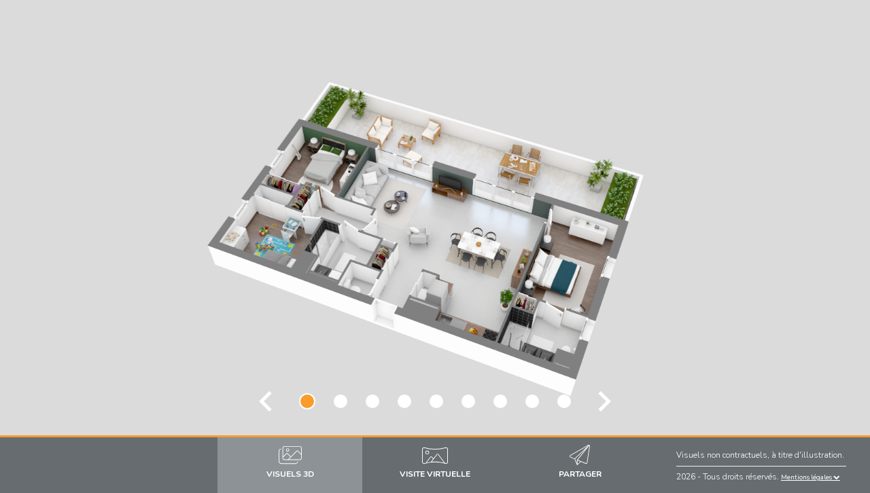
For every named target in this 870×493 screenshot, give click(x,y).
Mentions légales (807, 477)
